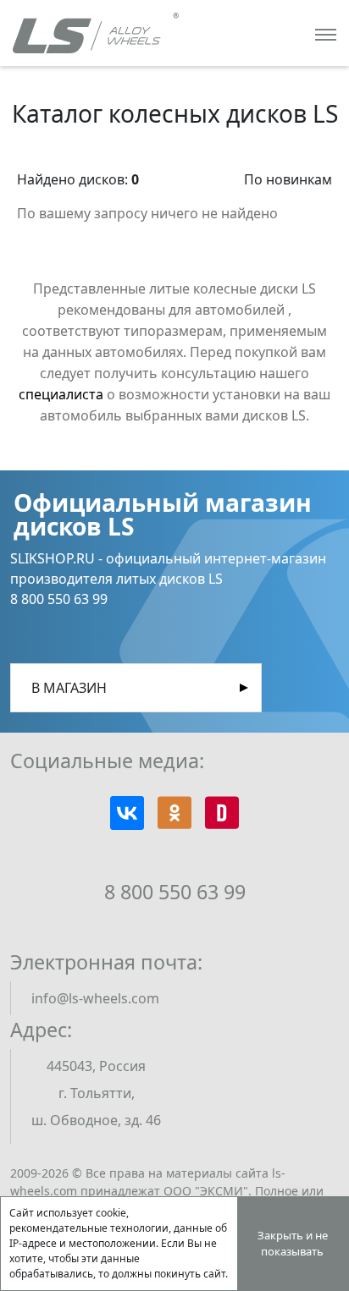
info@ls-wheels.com (95, 998)
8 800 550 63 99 (175, 891)
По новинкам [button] (288, 179)
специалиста (61, 394)
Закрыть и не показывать (293, 1244)
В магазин (69, 687)
